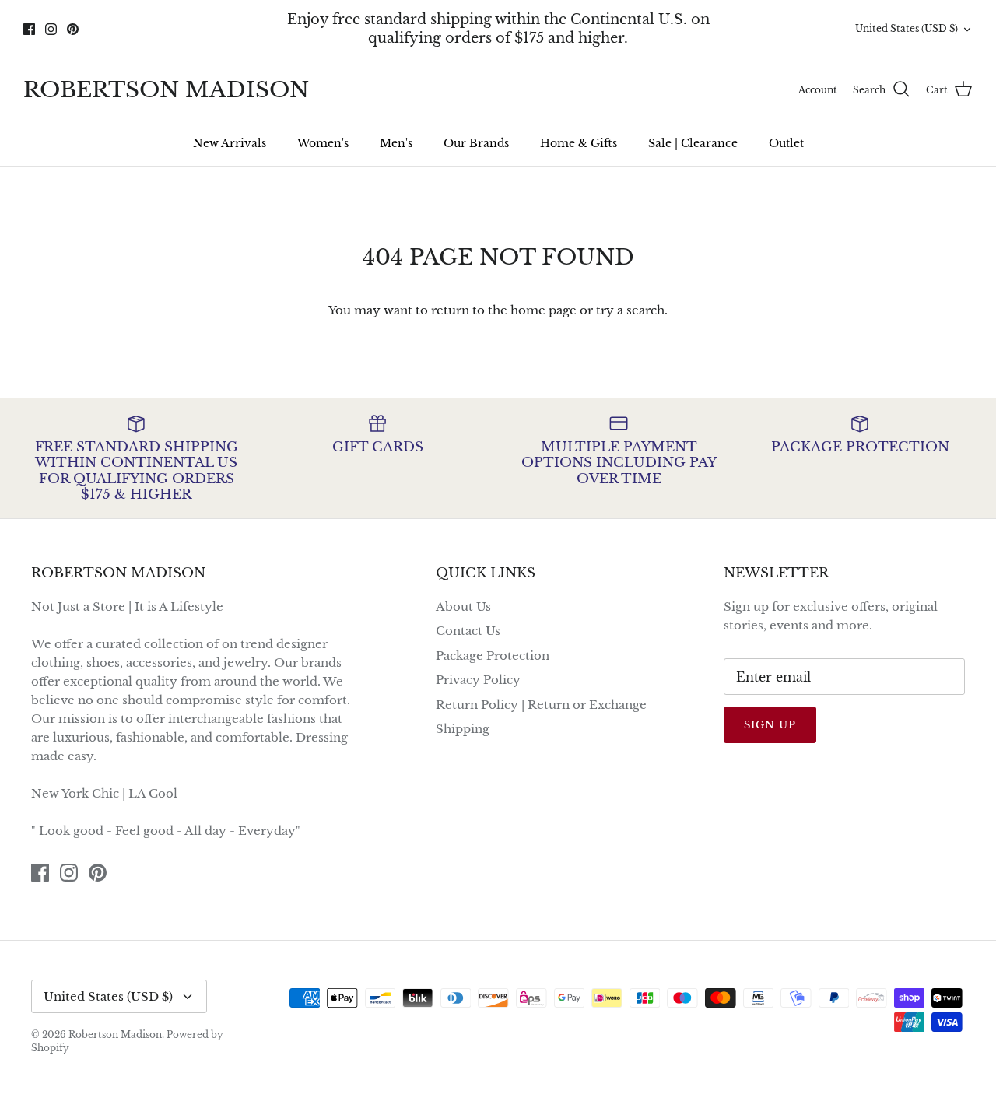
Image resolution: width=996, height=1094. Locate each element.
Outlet (786, 143)
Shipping (462, 728)
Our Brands (476, 143)
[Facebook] (29, 29)
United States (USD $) (906, 28)
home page (543, 310)
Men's (396, 143)
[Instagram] (51, 29)
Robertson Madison (115, 1034)
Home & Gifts (578, 143)
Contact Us (468, 630)
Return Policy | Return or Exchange (541, 704)
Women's (323, 143)
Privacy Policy (478, 679)
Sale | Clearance (693, 143)
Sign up (770, 724)
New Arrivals (229, 143)
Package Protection (492, 655)
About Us (463, 606)
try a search (630, 310)
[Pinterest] (73, 29)
